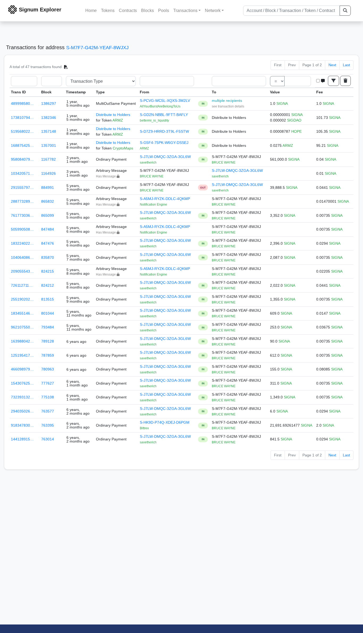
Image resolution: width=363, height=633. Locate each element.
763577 (47, 411)
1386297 (48, 103)
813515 (47, 299)
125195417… (22, 355)
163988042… (22, 341)
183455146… (22, 313)
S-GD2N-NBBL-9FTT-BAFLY (164, 115)
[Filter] (333, 81)
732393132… (22, 397)
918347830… (22, 425)
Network (213, 10)
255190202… (22, 299)
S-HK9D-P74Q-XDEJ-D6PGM (164, 422)
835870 (47, 257)
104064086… (22, 257)
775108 (47, 397)
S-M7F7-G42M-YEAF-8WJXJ (97, 47)
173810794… (22, 117)
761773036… (22, 215)
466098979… (22, 369)
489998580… (22, 103)
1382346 (48, 117)
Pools (163, 10)
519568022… (22, 131)
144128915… (22, 439)
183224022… (22, 243)
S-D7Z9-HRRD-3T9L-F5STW (164, 131)
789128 (47, 341)
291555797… (22, 187)
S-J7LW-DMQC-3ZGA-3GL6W (165, 157)
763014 (47, 439)
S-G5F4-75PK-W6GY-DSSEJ (164, 142)
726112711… (22, 285)
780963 (47, 369)
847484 (47, 229)
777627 (47, 383)
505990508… (22, 229)
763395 (47, 425)
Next (332, 65)
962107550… (22, 327)
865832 (47, 201)
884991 (47, 187)
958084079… (22, 159)
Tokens (108, 10)
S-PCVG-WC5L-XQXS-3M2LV (165, 100)
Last (346, 65)
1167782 (48, 159)
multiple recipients (227, 100)
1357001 (48, 145)
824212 (47, 285)
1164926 (48, 173)
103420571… (22, 173)
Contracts (128, 10)
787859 (47, 355)
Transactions (185, 10)
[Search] (345, 11)
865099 (47, 215)
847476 (47, 243)
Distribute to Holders (113, 115)
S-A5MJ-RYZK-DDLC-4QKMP (165, 199)
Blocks (147, 10)
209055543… (22, 271)
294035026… (22, 411)
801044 (47, 313)
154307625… (22, 383)
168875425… (22, 145)
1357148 (48, 131)
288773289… (22, 201)
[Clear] (345, 81)
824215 (47, 271)
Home (91, 10)
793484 (47, 327)
